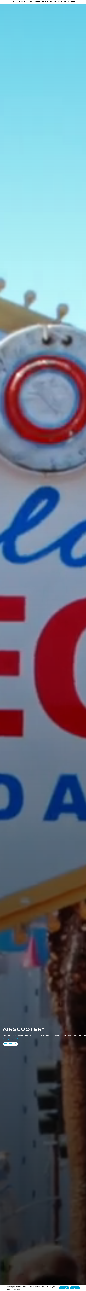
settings (17, 1289)
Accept (64, 1288)
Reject (75, 1288)
